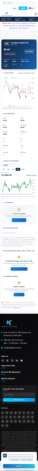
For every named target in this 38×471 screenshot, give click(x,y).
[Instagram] (12, 360)
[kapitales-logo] (7, 14)
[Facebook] (7, 360)
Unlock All (20, 294)
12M (18, 169)
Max (23, 169)
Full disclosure (16, 307)
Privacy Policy (14, 460)
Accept (19, 466)
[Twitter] (2, 360)
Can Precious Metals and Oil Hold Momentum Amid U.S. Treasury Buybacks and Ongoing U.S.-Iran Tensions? (19, 25)
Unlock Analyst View (20, 269)
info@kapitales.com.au (12, 348)
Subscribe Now (19, 400)
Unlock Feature (20, 220)
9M (13, 169)
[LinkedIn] (17, 360)
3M (3, 169)
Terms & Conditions (27, 460)
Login (14, 8)
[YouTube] (21, 360)
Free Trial (23, 8)
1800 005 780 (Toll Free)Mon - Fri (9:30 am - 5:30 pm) (15, 341)
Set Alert (30, 51)
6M (8, 169)
